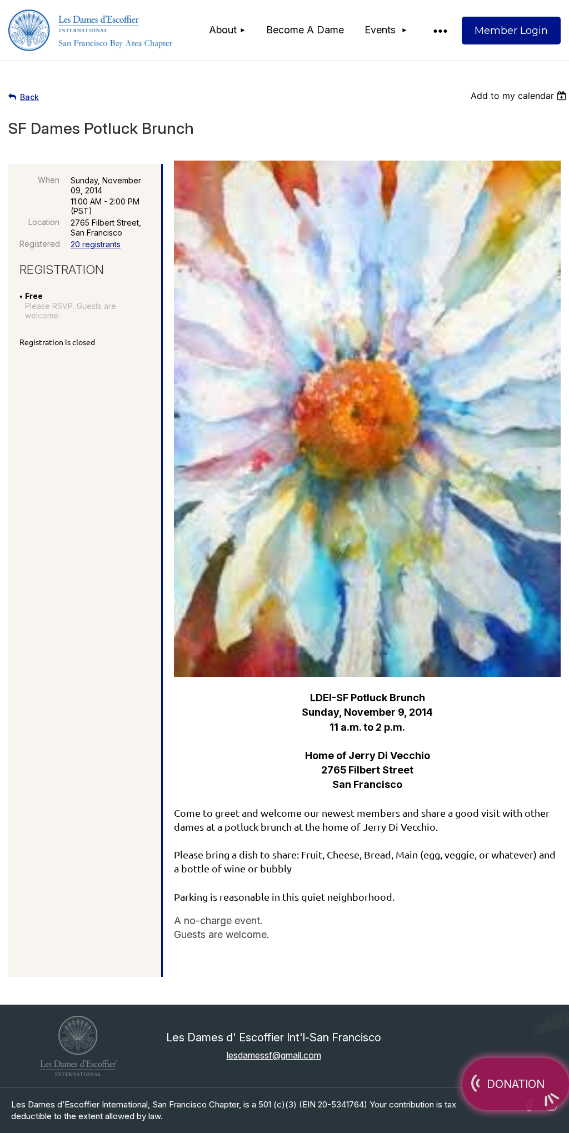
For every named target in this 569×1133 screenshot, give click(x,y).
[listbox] (520, 95)
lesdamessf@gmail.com (274, 1055)
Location (43, 222)
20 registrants (96, 244)
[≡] (439, 30)
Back (29, 97)
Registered (39, 243)
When (48, 179)
